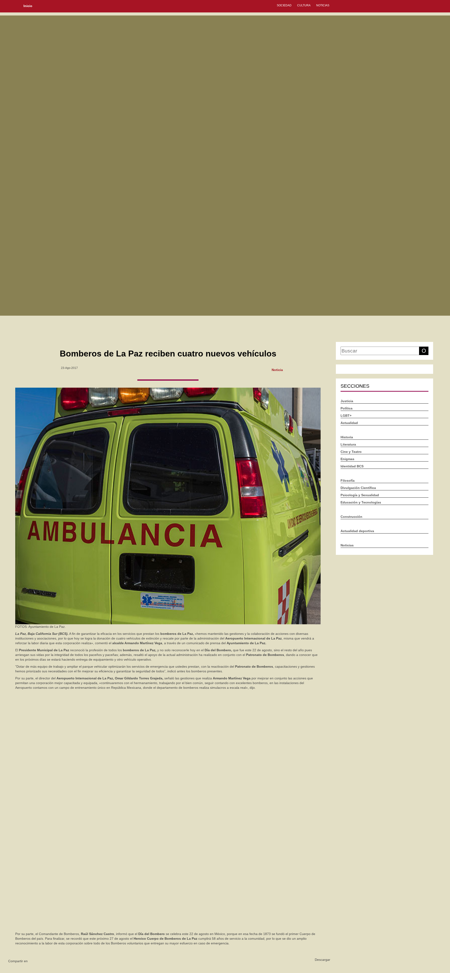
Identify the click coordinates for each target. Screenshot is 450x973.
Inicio (27, 6)
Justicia (347, 401)
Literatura (348, 444)
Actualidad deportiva (357, 531)
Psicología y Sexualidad (360, 495)
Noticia (277, 369)
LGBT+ (346, 415)
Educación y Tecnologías (361, 502)
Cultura (304, 5)
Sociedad (284, 5)
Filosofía (348, 480)
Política (346, 408)
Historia (347, 437)
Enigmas (347, 459)
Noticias (322, 5)
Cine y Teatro (351, 452)
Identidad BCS (352, 466)
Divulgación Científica (358, 488)
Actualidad (349, 423)
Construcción (351, 517)
